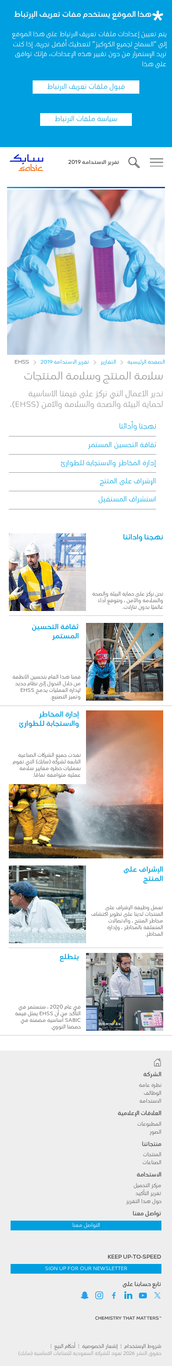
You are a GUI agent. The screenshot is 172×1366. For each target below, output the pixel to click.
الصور (155, 1132)
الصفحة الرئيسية (146, 362)
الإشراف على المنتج (128, 481)
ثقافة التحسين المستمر (122, 445)
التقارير (108, 362)
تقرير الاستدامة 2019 (65, 362)
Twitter (157, 1295)
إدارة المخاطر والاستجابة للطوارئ (108, 463)
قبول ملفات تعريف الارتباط (86, 87)
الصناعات (151, 1162)
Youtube (143, 1295)
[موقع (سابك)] (86, 1062)
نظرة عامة (150, 1085)
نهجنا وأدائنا (137, 426)
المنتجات (152, 1154)
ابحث (134, 162)
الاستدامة (150, 1101)
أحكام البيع (64, 1346)
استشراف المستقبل (127, 499)
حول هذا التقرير (143, 1201)
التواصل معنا (86, 1225)
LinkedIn (128, 1295)
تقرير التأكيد (148, 1193)
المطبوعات (149, 1124)
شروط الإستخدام (142, 1346)
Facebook (114, 1295)
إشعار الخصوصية (100, 1346)
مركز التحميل (147, 1185)
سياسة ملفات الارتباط (86, 119)
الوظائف (152, 1093)
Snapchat (85, 1295)
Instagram (99, 1295)
